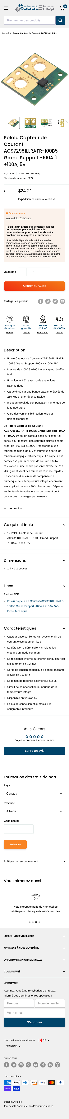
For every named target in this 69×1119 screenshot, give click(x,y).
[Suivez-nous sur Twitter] (13, 1064)
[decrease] (22, 272)
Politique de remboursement (21, 861)
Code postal (11, 820)
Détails (9, 332)
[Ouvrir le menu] (6, 8)
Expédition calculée (30, 199)
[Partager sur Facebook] (40, 301)
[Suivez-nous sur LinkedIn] (50, 1064)
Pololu (9, 173)
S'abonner (34, 1022)
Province (9, 803)
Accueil (5, 33)
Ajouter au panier (34, 286)
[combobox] (30, 20)
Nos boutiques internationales (19, 1040)
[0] (62, 8)
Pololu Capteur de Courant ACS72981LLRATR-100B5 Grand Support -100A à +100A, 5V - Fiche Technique (35, 606)
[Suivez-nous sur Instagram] (21, 1064)
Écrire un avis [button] (34, 750)
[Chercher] (60, 20)
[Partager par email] (62, 301)
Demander (42, 332)
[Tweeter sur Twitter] (55, 301)
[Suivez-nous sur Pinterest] (28, 1064)
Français (12, 1046)
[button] (66, 123)
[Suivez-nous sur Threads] (57, 1064)
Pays (7, 785)
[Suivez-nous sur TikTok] (43, 1064)
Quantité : (10, 271)
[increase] (46, 272)
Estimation (15, 844)
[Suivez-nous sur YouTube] (35, 1064)
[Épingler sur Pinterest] (48, 301)
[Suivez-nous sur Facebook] (6, 1064)
